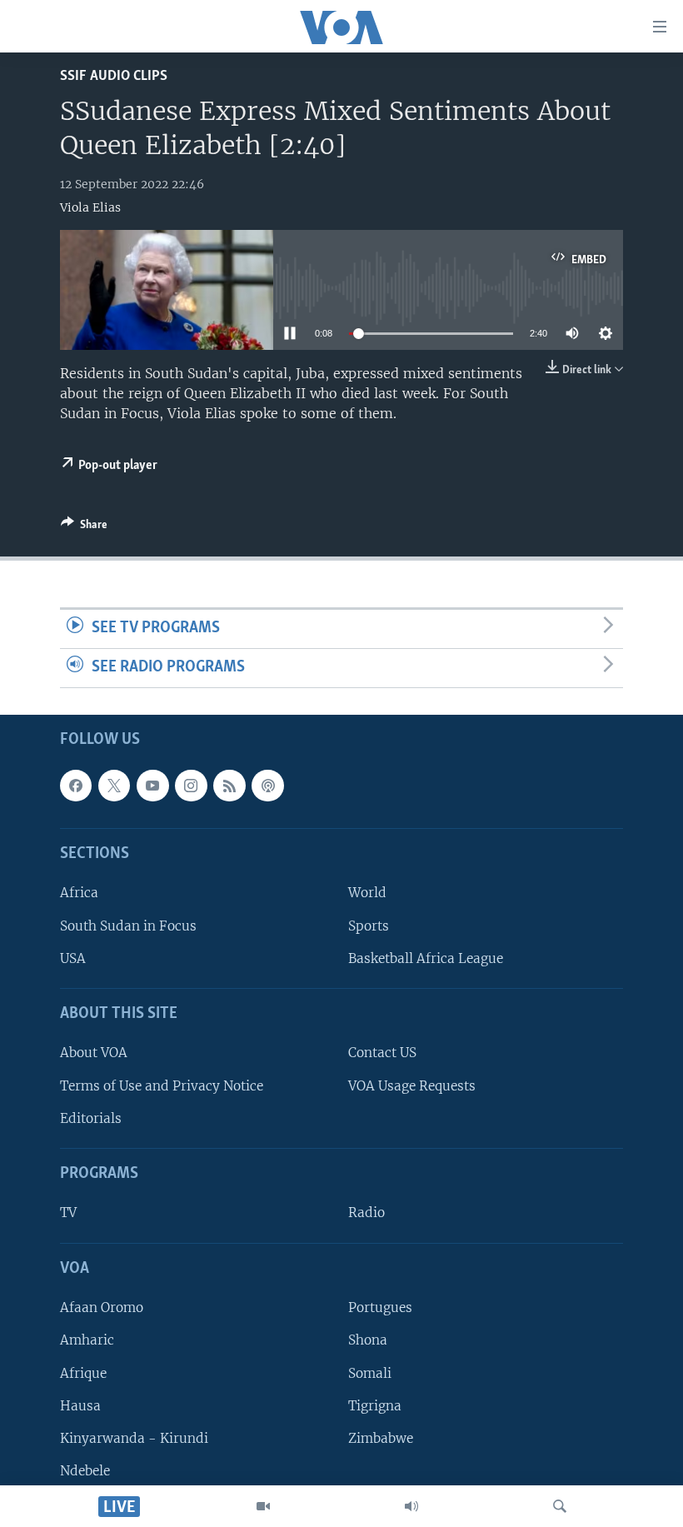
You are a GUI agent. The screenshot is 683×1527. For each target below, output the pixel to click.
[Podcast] (267, 785)
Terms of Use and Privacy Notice (161, 1085)
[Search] (560, 1506)
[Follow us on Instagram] (191, 785)
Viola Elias (90, 207)
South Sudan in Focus (128, 925)
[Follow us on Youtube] (152, 785)
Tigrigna (374, 1405)
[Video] (263, 1506)
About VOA (93, 1052)
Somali (369, 1372)
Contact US (382, 1052)
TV (68, 1212)
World (367, 893)
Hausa (80, 1405)
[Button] (84, 527)
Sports (368, 925)
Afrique (83, 1372)
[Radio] (411, 1506)
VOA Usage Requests (412, 1085)
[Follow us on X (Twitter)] (114, 785)
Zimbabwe (380, 1438)
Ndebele (85, 1471)
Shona (367, 1340)
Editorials (91, 1118)
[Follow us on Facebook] (76, 785)
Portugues (380, 1307)
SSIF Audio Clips (113, 76)
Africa (79, 893)
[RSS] (229, 785)
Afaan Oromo (101, 1307)
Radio (366, 1212)
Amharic (87, 1340)
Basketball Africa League (425, 958)
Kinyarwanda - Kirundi (134, 1438)
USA (73, 958)
